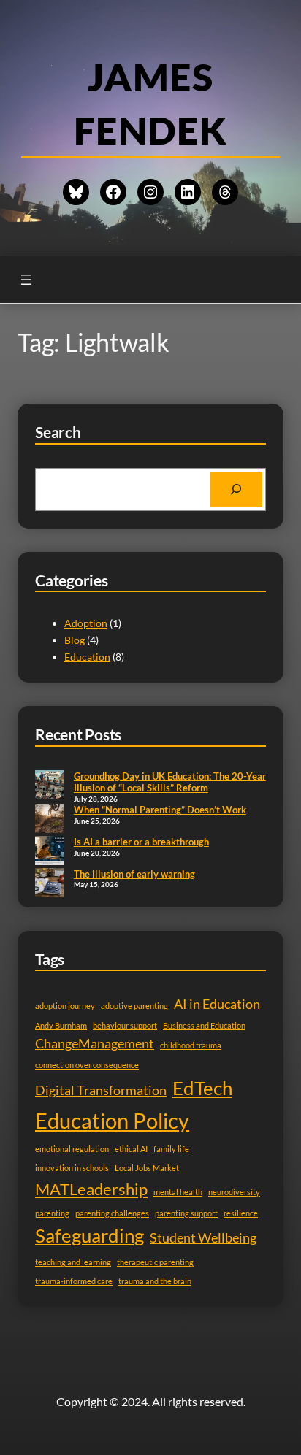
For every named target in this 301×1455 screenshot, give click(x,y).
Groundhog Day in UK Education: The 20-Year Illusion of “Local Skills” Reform (170, 782)
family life (171, 1148)
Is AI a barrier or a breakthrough (141, 842)
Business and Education (204, 1025)
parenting (52, 1213)
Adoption (85, 623)
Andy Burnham (61, 1025)
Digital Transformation (101, 1090)
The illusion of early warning (134, 874)
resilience (241, 1213)
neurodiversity (234, 1192)
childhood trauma (190, 1045)
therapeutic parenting (155, 1262)
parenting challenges (112, 1213)
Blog (74, 640)
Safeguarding (89, 1235)
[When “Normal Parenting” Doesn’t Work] (49, 820)
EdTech (202, 1087)
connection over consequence (87, 1065)
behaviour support (125, 1025)
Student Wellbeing (203, 1237)
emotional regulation (72, 1148)
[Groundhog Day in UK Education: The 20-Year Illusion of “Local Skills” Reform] (49, 786)
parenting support (186, 1213)
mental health (177, 1192)
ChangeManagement (94, 1043)
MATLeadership (91, 1189)
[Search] (236, 490)
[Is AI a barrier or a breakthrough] (49, 852)
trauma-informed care (74, 1281)
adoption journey (65, 1005)
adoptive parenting (134, 1005)
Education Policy (112, 1120)
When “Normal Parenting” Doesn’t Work (160, 809)
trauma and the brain (154, 1281)
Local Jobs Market (147, 1167)
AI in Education (217, 1004)
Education (87, 656)
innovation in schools (72, 1167)
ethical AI (131, 1148)
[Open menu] (26, 279)
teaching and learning (73, 1262)
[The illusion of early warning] (49, 884)
